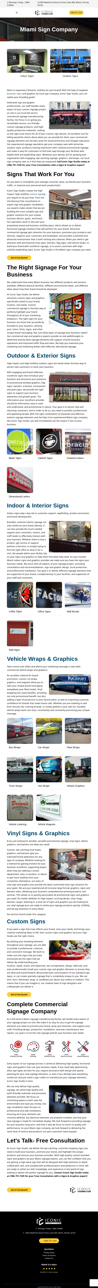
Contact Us (49, 1258)
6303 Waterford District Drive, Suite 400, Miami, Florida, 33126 (50, 1233)
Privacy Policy (49, 1252)
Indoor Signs (27, 76)
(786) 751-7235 (76, 12)
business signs (14, 93)
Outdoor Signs (70, 76)
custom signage (37, 194)
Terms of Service (49, 1255)
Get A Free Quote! (19, 257)
